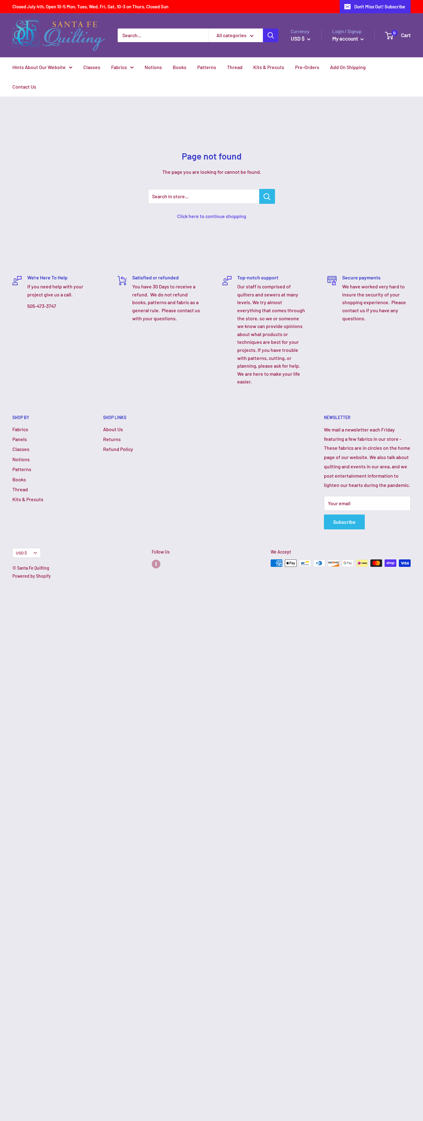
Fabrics (119, 67)
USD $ (21, 552)
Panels (19, 439)
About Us (113, 429)
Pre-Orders (307, 67)
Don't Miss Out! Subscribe (379, 6)
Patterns (206, 67)
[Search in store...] (267, 196)
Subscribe (344, 522)
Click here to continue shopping (211, 216)
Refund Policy (118, 449)
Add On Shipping (348, 67)
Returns (112, 439)
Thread (234, 67)
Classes (91, 67)
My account (345, 38)
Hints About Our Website (39, 67)
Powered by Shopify (31, 576)
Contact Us (24, 87)
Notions (153, 67)
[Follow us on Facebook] (156, 563)
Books (179, 67)
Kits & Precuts (268, 67)
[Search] (270, 35)
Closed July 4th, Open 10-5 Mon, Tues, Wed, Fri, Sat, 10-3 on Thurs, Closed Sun (90, 6)
